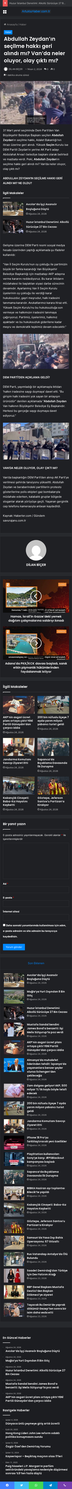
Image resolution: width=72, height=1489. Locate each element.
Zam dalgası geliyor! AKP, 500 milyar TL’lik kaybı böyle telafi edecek (47, 1089)
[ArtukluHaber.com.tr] (36, 11)
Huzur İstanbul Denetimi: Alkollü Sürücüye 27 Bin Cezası (47, 1010)
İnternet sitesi (11, 911)
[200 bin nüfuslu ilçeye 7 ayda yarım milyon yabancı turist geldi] (53, 705)
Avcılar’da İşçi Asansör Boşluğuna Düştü (42, 977)
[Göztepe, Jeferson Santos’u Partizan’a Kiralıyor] (53, 785)
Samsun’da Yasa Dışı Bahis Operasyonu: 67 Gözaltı (45, 1239)
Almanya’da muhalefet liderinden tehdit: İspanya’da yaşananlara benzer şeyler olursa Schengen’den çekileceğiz (46, 1067)
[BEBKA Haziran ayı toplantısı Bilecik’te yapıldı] (14, 1193)
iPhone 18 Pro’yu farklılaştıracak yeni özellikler (47, 1139)
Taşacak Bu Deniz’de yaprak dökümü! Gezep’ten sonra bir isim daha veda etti (46, 1308)
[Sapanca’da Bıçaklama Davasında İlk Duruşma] (53, 747)
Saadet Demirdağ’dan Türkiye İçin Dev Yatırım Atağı (47, 1272)
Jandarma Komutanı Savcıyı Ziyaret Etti (17, 761)
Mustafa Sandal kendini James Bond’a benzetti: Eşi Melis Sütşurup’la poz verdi (45, 1028)
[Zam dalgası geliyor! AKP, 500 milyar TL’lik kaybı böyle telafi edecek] (14, 1091)
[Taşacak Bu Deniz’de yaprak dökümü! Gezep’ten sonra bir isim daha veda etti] (14, 1310)
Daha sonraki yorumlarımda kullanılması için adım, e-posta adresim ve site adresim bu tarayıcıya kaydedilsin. (34, 931)
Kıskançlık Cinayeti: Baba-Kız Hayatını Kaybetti (16, 801)
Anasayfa (11, 24)
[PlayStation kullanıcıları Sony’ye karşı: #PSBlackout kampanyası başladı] (14, 1159)
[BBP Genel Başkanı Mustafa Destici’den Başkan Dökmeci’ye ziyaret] (14, 1292)
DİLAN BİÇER (16, 69)
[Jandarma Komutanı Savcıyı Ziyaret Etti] (19, 747)
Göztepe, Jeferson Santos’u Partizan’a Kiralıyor (50, 801)
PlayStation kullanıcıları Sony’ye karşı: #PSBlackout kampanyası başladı (45, 1158)
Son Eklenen (36, 963)
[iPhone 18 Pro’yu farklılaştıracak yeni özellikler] (14, 1143)
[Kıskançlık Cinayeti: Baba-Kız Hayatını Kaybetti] (19, 785)
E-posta (8, 897)
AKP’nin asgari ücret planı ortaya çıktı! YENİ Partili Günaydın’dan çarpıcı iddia (18, 722)
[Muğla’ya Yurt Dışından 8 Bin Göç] (14, 997)
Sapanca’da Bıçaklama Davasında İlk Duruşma (52, 763)
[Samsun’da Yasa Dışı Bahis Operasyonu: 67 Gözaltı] (14, 1243)
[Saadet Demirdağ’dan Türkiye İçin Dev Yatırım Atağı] (14, 1276)
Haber (22, 24)
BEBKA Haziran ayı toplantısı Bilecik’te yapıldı (46, 1190)
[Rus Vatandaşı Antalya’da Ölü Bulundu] (14, 1259)
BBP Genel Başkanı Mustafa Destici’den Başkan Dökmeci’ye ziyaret (45, 1291)
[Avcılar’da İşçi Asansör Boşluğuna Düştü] (13, 209)
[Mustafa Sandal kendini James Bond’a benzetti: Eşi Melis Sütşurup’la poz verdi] (14, 1030)
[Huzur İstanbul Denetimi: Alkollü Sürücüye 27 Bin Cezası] (13, 226)
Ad (5, 883)
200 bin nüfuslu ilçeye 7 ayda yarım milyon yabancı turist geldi (53, 720)
